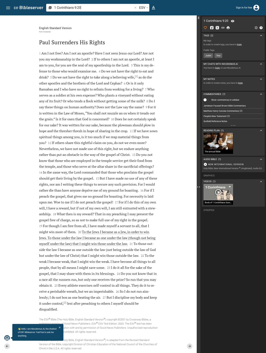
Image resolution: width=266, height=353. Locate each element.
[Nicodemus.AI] (7, 338)
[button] (8, 8)
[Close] (60, 327)
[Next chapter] (189, 346)
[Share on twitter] (217, 27)
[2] (64, 302)
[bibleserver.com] (28, 8)
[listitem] (233, 105)
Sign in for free (244, 7)
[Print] (228, 27)
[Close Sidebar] (198, 187)
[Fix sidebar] (198, 18)
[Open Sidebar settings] (256, 27)
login (239, 44)
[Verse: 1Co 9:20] (232, 21)
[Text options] (153, 7)
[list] (233, 113)
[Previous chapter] (7, 346)
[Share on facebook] (211, 27)
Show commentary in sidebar (225, 100)
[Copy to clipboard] (222, 27)
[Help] (261, 27)
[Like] (205, 27)
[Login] (256, 7)
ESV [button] (142, 8)
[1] (136, 76)
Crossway (47, 32)
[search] (94, 8)
